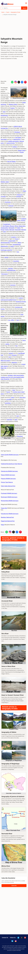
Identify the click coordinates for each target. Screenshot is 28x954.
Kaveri (18, 220)
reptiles (7, 344)
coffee (12, 320)
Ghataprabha (4, 228)
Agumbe (10, 268)
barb (17, 416)
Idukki (12, 246)
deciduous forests (21, 301)
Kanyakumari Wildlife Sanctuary (9, 513)
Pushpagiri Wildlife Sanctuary (9, 493)
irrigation (13, 237)
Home (2, 12)
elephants (14, 362)
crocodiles (9, 399)
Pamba (7, 229)
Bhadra (7, 226)
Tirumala (3, 196)
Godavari (23, 218)
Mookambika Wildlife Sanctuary (9, 500)
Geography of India (15, 12)
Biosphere (20, 436)
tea (9, 320)
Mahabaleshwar (11, 270)
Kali (4, 226)
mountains (16, 261)
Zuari (4, 231)
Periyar (2, 229)
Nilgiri (24, 191)
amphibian (8, 403)
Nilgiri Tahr (4, 368)
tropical (21, 298)
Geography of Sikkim (9, 732)
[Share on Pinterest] (25, 82)
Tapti (4, 111)
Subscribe (14, 885)
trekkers (14, 146)
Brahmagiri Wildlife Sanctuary (9, 497)
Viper (13, 390)
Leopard (11, 353)
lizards (8, 392)
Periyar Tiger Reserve (7, 482)
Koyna (16, 239)
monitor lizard (17, 392)
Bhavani (12, 226)
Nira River (5, 634)
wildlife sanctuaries (13, 141)
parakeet (10, 375)
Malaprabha (22, 226)
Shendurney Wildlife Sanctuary (9, 471)
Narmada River (7, 834)
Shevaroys (20, 194)
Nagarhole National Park (8, 521)
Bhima (16, 226)
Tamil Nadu (4, 139)
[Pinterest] (25, 937)
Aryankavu (8, 202)
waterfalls (9, 419)
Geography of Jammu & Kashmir (13, 796)
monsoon (13, 285)
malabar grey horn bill (7, 377)
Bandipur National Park (7, 517)
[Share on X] (19, 82)
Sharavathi (18, 229)
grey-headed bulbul (18, 377)
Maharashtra (17, 139)
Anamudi (10, 205)
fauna (24, 340)
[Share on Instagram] (15, 82)
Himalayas (17, 132)
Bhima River (6, 866)
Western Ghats (13, 104)
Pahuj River (6, 572)
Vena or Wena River (8, 666)
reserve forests (10, 143)
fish (17, 346)
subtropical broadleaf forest (8, 300)
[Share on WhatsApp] (12, 82)
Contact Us (5, 937)
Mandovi (23, 229)
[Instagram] (16, 941)
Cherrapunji (4, 274)
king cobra (22, 397)
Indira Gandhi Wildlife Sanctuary (10, 454)
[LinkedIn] (12, 941)
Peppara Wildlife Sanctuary (8, 478)
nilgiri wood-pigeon (18, 375)
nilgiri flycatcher (5, 379)
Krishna (23, 220)
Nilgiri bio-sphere (5, 360)
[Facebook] (18, 937)
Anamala (18, 196)
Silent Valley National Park (8, 486)
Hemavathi (11, 228)
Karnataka (18, 137)
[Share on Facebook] (22, 82)
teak (18, 320)
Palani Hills (4, 508)
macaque (14, 355)
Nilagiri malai (21, 150)
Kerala (22, 152)
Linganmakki (11, 241)
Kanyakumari (4, 115)
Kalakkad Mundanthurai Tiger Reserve (11, 464)
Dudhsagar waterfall (6, 250)
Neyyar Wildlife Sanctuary (8, 475)
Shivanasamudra (5, 242)
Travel (7, 12)
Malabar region (5, 182)
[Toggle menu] (26, 3)
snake (12, 397)
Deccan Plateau (11, 161)
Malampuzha (4, 246)
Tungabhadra (6, 224)
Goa (18, 252)
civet (9, 357)
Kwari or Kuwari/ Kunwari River (13, 695)
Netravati (11, 229)
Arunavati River (7, 601)
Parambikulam (17, 244)
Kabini (18, 228)
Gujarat (12, 108)
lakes (16, 419)
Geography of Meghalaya (10, 764)
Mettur (19, 242)
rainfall (6, 257)
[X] (22, 937)
